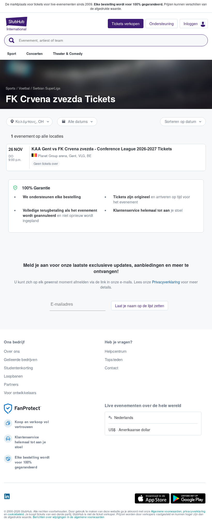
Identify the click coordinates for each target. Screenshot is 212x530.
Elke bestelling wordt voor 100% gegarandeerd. (128, 4)
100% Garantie (36, 188)
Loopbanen (13, 376)
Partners (11, 384)
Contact (111, 368)
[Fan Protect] (22, 408)
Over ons (12, 351)
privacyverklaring (194, 511)
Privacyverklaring (166, 281)
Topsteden (114, 359)
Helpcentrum (116, 351)
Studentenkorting (18, 368)
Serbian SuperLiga (46, 88)
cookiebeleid (16, 514)
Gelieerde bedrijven (20, 359)
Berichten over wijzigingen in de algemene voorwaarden (68, 517)
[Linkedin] (7, 498)
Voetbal (24, 88)
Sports (11, 88)
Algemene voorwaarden (166, 511)
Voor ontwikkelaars (20, 393)
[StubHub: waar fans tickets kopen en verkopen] (16, 23)
